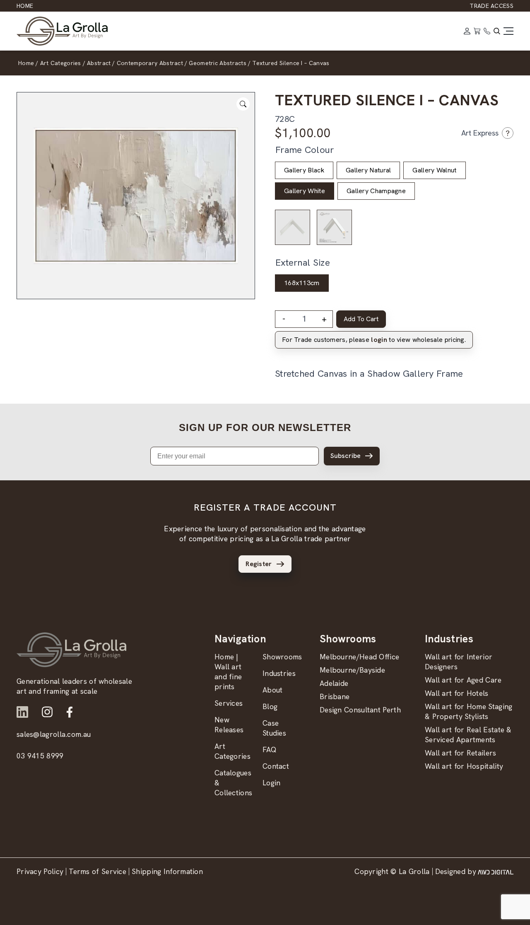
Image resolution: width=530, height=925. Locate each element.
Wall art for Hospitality (464, 766)
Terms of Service (97, 871)
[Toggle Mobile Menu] (508, 31)
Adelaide (334, 683)
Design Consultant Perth (360, 709)
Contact (276, 766)
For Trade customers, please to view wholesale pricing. (374, 339)
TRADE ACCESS (491, 6)
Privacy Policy (40, 871)
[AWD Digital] (495, 871)
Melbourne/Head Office (359, 656)
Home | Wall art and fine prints (228, 671)
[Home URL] (71, 649)
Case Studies (274, 728)
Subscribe (345, 455)
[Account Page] (467, 31)
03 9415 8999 (40, 755)
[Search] (497, 31)
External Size (302, 263)
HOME (25, 6)
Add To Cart (361, 319)
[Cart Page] (477, 31)
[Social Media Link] (22, 712)
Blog (270, 706)
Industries (279, 673)
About (273, 690)
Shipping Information (167, 871)
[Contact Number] (487, 31)
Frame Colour (304, 150)
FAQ (270, 749)
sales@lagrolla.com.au (54, 734)
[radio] (304, 170)
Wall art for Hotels (457, 693)
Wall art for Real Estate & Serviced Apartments (468, 734)
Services (228, 703)
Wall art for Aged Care (463, 680)
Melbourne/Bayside (352, 670)
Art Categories (232, 751)
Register (259, 563)
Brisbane (334, 696)
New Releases (228, 724)
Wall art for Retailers (460, 753)
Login (272, 782)
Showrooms (282, 656)
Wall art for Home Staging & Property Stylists (469, 711)
